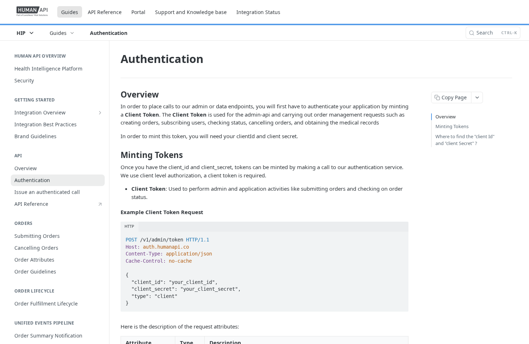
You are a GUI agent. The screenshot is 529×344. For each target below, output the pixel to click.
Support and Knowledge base (191, 12)
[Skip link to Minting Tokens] (116, 155)
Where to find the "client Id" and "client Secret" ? (464, 140)
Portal (138, 12)
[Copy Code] (400, 237)
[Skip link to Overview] (116, 94)
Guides (69, 12)
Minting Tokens (452, 126)
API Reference (105, 12)
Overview (445, 116)
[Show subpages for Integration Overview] (100, 113)
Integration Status (258, 12)
